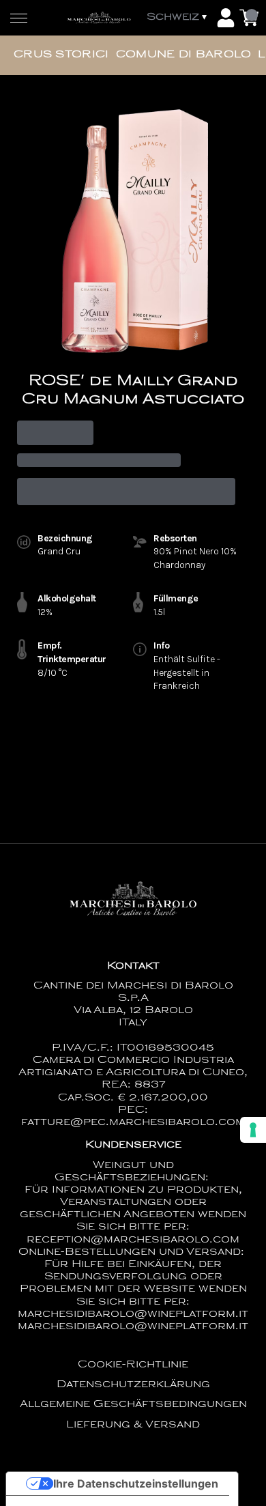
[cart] (248, 17)
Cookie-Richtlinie (133, 1365)
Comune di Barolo (184, 55)
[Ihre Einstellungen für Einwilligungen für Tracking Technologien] (253, 1130)
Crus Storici (61, 55)
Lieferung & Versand (133, 1425)
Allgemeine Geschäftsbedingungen (133, 1405)
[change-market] (178, 18)
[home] (99, 18)
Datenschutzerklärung (133, 1385)
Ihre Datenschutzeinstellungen (135, 1483)
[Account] (225, 17)
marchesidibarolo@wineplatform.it (133, 1327)
